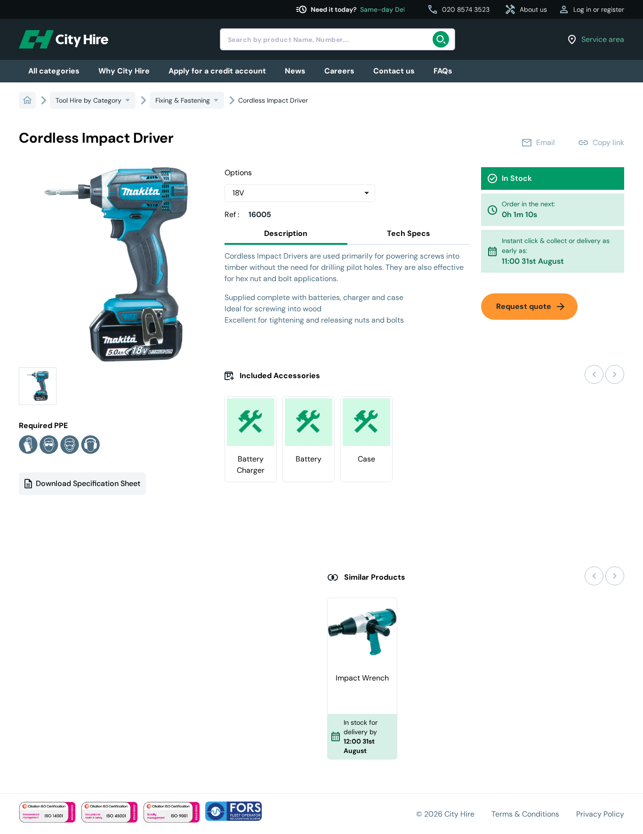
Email (538, 142)
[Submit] (444, 39)
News (295, 71)
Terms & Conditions (525, 814)
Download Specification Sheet (88, 483)
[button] (37, 386)
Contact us (394, 71)
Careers (339, 71)
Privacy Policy (600, 814)
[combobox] (337, 39)
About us (526, 9)
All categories (54, 71)
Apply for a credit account (217, 71)
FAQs (443, 71)
